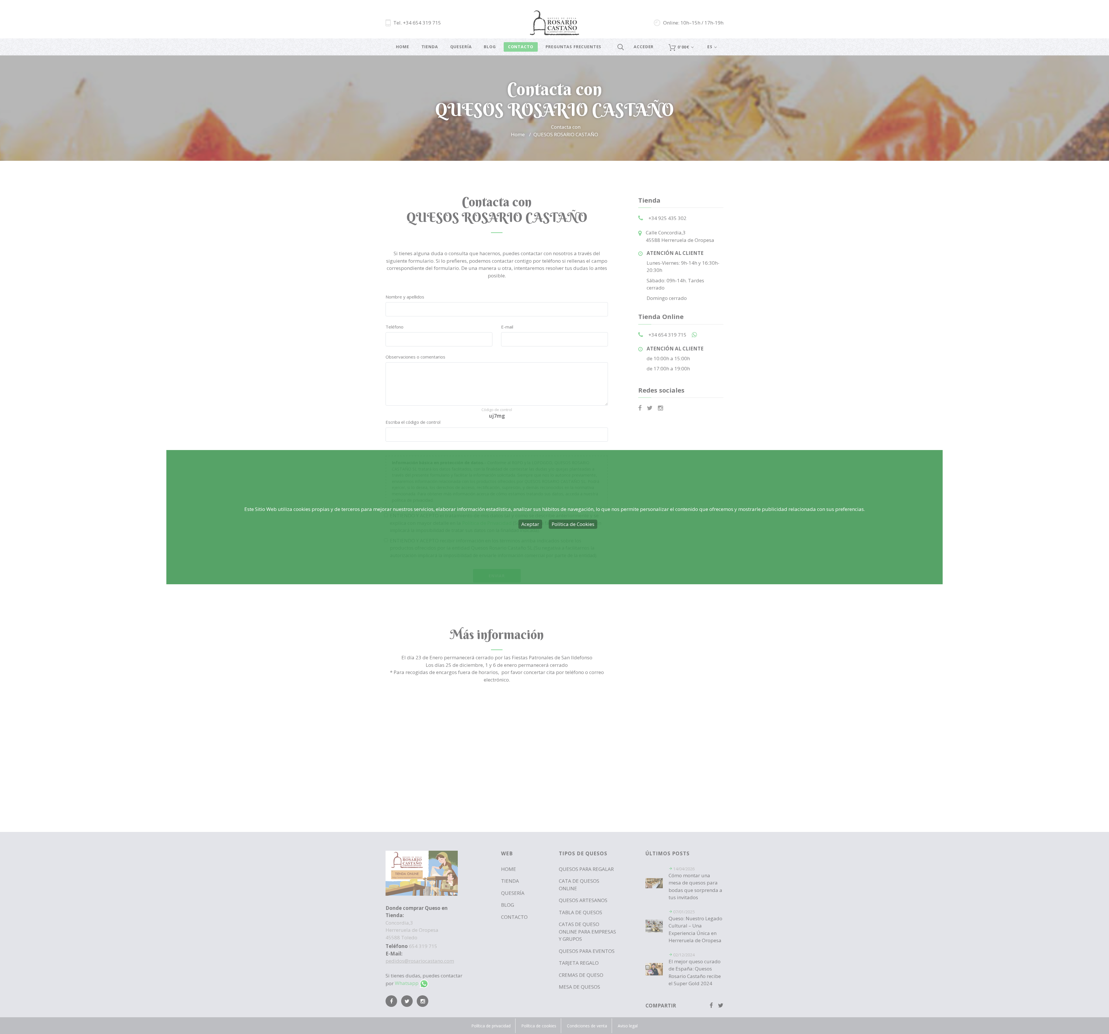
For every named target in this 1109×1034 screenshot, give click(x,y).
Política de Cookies (573, 524)
